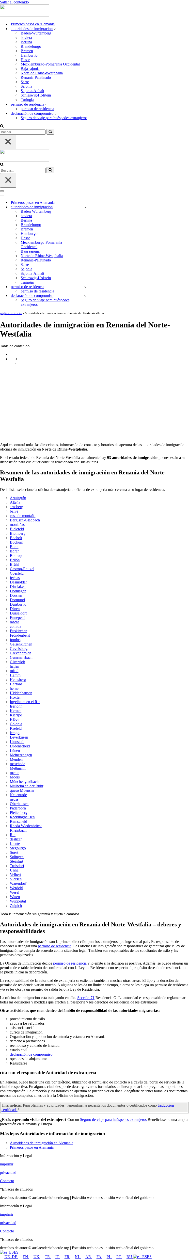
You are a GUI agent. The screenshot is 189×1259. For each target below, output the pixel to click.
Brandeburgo (31, 46)
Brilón (15, 560)
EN (26, 1257)
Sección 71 (85, 998)
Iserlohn (16, 706)
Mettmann (18, 768)
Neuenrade (18, 795)
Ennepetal (17, 617)
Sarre (25, 82)
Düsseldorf (18, 613)
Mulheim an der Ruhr (26, 786)
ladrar (14, 551)
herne (14, 688)
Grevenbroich (20, 653)
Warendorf (18, 883)
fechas (15, 578)
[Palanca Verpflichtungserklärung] (85, 296)
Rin (13, 835)
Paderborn (18, 808)
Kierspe (16, 715)
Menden (16, 759)
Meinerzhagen (21, 755)
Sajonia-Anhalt (32, 91)
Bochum (16, 542)
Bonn (14, 547)
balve (14, 511)
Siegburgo (18, 848)
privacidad (8, 1172)
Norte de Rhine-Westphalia (42, 73)
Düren (15, 609)
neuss (14, 799)
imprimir (6, 1164)
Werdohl (16, 888)
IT (57, 1257)
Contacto (7, 1181)
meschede (17, 764)
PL (109, 1257)
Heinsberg (18, 680)
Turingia (27, 99)
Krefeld (16, 728)
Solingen (17, 857)
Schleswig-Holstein (36, 95)
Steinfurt (16, 861)
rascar (14, 622)
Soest (14, 852)
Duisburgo (18, 604)
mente (14, 773)
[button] (55, 29)
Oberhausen (19, 804)
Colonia (16, 724)
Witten (15, 897)
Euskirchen (18, 631)
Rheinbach (18, 830)
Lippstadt (17, 742)
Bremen (27, 51)
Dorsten (16, 595)
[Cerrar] (8, 142)
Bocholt (16, 538)
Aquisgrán (18, 498)
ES (16, 1252)
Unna (14, 870)
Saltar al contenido (14, 2)
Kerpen (15, 711)
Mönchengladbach (24, 781)
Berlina (26, 42)
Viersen (16, 879)
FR (67, 1257)
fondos (15, 640)
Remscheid (18, 821)
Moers (15, 777)
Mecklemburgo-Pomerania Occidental (50, 64)
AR (88, 1257)
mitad (14, 671)
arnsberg (16, 507)
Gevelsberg (19, 648)
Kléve (14, 719)
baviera (26, 37)
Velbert (15, 874)
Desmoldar (18, 582)
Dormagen (18, 591)
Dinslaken (18, 586)
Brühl (14, 564)
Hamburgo (29, 55)
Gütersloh (17, 662)
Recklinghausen (22, 817)
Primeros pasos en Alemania (33, 24)
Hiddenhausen (21, 693)
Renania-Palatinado (36, 77)
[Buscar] (2, 126)
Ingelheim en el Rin (25, 702)
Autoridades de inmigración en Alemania (41, 1143)
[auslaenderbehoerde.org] (24, 15)
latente (15, 843)
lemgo (14, 733)
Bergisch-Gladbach (25, 520)
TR (48, 1257)
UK (36, 1257)
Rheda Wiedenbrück (26, 826)
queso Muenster (22, 790)
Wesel (14, 892)
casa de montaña (22, 516)
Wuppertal (18, 901)
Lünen (15, 750)
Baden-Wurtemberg (36, 33)
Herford (16, 684)
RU (129, 1257)
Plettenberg (18, 812)
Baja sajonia (30, 68)
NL (78, 1257)
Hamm (15, 675)
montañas (17, 524)
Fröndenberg (20, 635)
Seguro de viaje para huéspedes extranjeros (54, 118)
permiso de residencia (37, 109)
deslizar (16, 839)
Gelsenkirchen (21, 644)
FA (99, 1257)
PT (119, 1257)
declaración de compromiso (31, 1054)
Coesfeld (17, 573)
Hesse (25, 60)
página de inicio (11, 313)
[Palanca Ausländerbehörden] (85, 207)
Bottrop (16, 555)
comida (15, 626)
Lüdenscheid (20, 746)
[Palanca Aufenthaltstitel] (85, 287)
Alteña (15, 502)
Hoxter (15, 697)
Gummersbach (21, 657)
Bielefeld (17, 529)
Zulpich (16, 906)
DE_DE (11, 1257)
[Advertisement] (94, 404)
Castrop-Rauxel (22, 569)
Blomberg (17, 533)
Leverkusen (19, 737)
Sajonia (26, 86)
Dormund (17, 600)
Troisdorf (17, 866)
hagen (14, 666)
